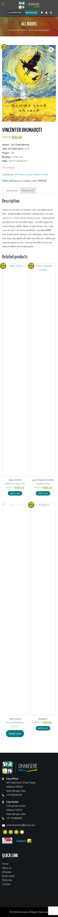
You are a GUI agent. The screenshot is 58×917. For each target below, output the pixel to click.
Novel (45, 174)
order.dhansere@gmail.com (20, 825)
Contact (6, 884)
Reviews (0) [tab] (28, 190)
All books (6, 872)
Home (5, 863)
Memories (7, 880)
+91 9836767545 (15, 12)
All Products (21, 174)
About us (6, 867)
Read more (15, 733)
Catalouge (32, 12)
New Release (34, 174)
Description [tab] (12, 190)
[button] (51, 49)
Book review (8, 876)
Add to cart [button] (15, 493)
